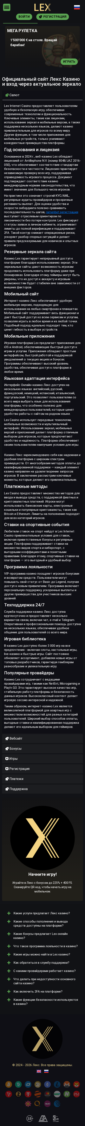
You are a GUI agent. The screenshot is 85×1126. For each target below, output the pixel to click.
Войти (24, 17)
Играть (69, 61)
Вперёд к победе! (42, 862)
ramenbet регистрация (62, 212)
